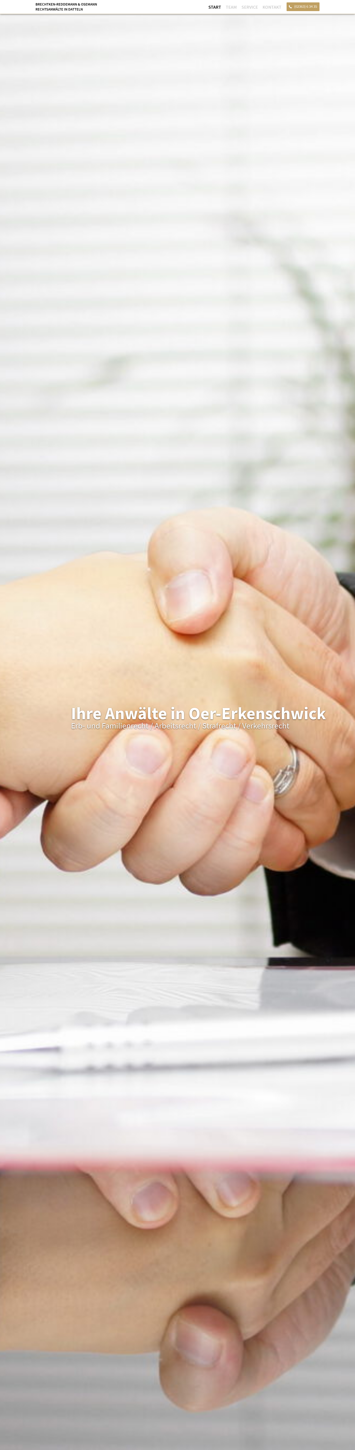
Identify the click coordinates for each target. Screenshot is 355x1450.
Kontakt (272, 7)
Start (214, 7)
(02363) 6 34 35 (305, 6)
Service (249, 7)
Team (231, 7)
